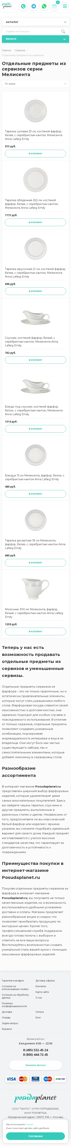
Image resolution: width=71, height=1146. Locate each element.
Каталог (12, 22)
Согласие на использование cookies (15, 988)
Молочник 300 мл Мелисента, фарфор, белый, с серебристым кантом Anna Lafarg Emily (34, 613)
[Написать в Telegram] (33, 6)
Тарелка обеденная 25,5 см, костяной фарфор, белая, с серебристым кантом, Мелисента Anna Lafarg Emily (31, 203)
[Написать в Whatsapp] (44, 6)
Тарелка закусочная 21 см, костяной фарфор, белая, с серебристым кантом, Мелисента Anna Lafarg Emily (35, 272)
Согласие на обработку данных (15, 996)
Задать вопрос (10, 1023)
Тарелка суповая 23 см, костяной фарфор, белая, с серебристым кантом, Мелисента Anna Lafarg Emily (33, 135)
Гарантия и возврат (13, 980)
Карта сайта (42, 992)
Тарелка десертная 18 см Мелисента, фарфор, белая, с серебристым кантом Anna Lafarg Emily (35, 544)
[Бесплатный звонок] (23, 6)
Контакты (41, 986)
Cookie (29, 1124)
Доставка (7, 1011)
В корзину (35, 153)
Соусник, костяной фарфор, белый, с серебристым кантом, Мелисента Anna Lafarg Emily (31, 341)
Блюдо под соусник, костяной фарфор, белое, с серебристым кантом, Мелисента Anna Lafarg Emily (34, 410)
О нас (39, 997)
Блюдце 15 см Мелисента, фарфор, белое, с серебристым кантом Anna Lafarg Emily (34, 477)
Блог (38, 1017)
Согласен (35, 1136)
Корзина (7, 1029)
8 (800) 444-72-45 (35, 1055)
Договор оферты (45, 980)
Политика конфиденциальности (14, 1005)
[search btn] (63, 31)
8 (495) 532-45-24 (35, 1050)
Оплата (40, 1011)
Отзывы (6, 1017)
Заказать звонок (35, 1065)
